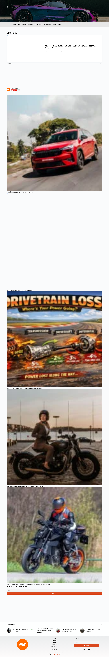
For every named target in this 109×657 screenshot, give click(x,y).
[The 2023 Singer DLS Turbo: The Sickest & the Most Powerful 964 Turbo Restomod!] (25, 48)
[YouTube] (86, 649)
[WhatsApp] (89, 649)
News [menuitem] (19, 24)
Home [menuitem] (14, 24)
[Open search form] (101, 24)
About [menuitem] (54, 24)
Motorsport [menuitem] (47, 24)
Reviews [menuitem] (24, 24)
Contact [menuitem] (60, 24)
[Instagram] (84, 649)
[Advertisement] (51, 75)
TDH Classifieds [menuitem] (38, 24)
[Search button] (100, 63)
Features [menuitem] (30, 24)
